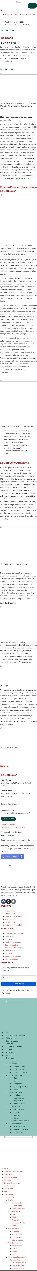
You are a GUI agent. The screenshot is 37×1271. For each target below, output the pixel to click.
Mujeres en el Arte (21, 1129)
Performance (19, 1109)
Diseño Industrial (20, 1072)
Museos (9, 1055)
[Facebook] (3, 901)
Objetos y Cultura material (20, 1121)
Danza (16, 1118)
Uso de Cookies (10, 914)
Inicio (8, 1032)
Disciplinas (10, 1058)
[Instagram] (8, 901)
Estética (13, 1061)
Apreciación (10, 1052)
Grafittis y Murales (21, 1086)
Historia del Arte (16, 1123)
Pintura (18, 14)
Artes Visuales (15, 1075)
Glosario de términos (14, 1046)
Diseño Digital (19, 1069)
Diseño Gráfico (19, 1066)
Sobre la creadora (11, 945)
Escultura (17, 1095)
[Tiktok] (13, 901)
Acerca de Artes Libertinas (14, 933)
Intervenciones (19, 1103)
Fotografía (18, 1083)
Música (16, 1115)
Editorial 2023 (11, 1038)
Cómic (16, 1081)
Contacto (8, 939)
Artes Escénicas (16, 1106)
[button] (1, 10)
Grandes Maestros (21, 1132)
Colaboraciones (12, 1049)
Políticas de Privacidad (13, 917)
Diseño (12, 1064)
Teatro (16, 1112)
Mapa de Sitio (10, 911)
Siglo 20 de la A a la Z (22, 1126)
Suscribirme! (19, 984)
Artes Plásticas (15, 1092)
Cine (15, 1078)
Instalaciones (19, 1098)
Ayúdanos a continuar (13, 942)
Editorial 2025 (10, 936)
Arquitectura (9, 14)
